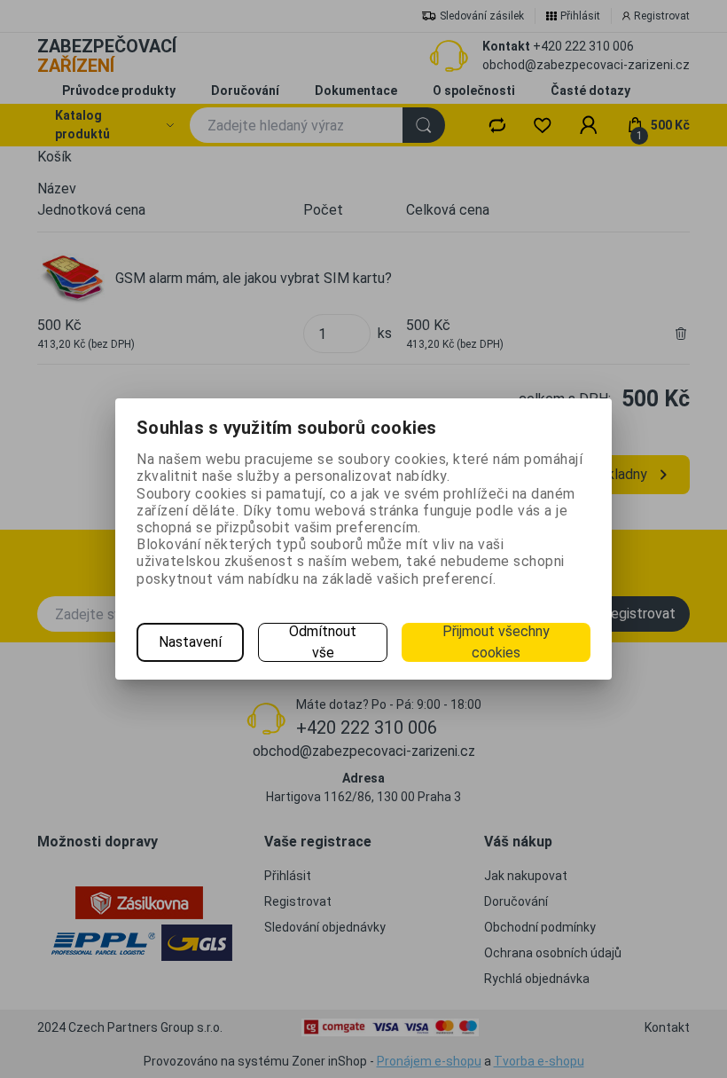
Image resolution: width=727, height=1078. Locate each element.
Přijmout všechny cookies (496, 642)
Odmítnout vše (322, 642)
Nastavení (190, 641)
